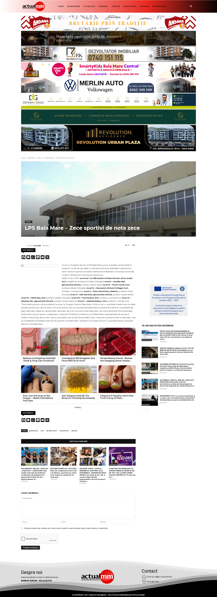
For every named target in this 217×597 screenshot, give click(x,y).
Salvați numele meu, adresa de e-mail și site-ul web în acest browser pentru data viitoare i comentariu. (66, 528)
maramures (64, 430)
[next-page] (147, 410)
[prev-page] (143, 410)
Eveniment (31, 158)
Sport (40, 158)
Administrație (55, 464)
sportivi (74, 430)
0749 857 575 (153, 582)
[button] (191, 6)
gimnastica (33, 430)
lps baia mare (51, 430)
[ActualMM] (24, 245)
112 (23, 464)
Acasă (23, 158)
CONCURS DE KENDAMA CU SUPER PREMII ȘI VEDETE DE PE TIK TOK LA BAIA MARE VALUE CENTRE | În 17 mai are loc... (122, 473)
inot (42, 430)
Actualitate (83, 464)
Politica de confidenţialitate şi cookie (126, 595)
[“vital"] (169, 300)
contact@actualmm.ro (159, 577)
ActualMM (37, 246)
